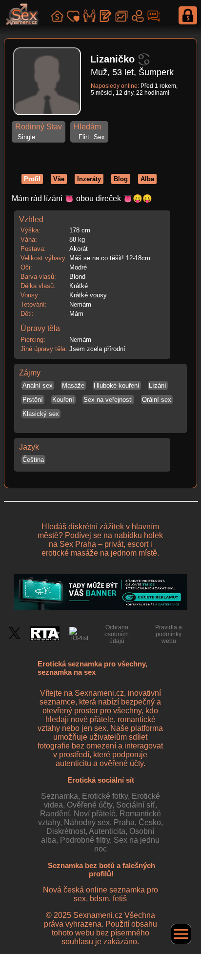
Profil (32, 179)
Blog (121, 179)
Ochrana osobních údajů (116, 634)
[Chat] (154, 14)
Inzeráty (89, 179)
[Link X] (14, 637)
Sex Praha (78, 544)
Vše (58, 179)
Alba (147, 179)
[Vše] (57, 14)
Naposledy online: (115, 86)
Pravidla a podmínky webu (168, 634)
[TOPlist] (78, 634)
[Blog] (106, 14)
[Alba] (122, 14)
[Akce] (89, 14)
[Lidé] (138, 14)
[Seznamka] (73, 14)
